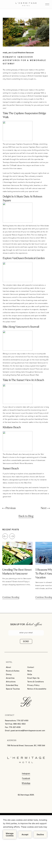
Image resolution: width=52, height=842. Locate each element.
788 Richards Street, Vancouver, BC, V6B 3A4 (26, 745)
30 (30, 544)
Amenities (10, 678)
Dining (8, 674)
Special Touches (13, 689)
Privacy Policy (33, 685)
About (8, 667)
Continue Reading (10, 597)
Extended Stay (12, 685)
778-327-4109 (15, 727)
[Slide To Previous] (5, 536)
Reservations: (10, 721)
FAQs (29, 674)
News (29, 671)
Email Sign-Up (33, 678)
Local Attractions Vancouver (23, 53)
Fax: (6, 727)
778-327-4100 (22, 721)
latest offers (34, 624)
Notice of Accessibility (36, 689)
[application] (26, 828)
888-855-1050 (19, 724)
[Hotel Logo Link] (26, 702)
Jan (29, 547)
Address (11, 740)
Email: (7, 731)
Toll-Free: (9, 724)
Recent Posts (10, 530)
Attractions (11, 682)
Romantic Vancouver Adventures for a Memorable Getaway (24, 60)
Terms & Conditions (35, 682)
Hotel (9, 662)
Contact (30, 667)
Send (26, 641)
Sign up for (17, 624)
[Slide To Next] (12, 536)
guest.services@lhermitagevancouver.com (28, 731)
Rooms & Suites (12, 671)
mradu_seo (7, 53)
